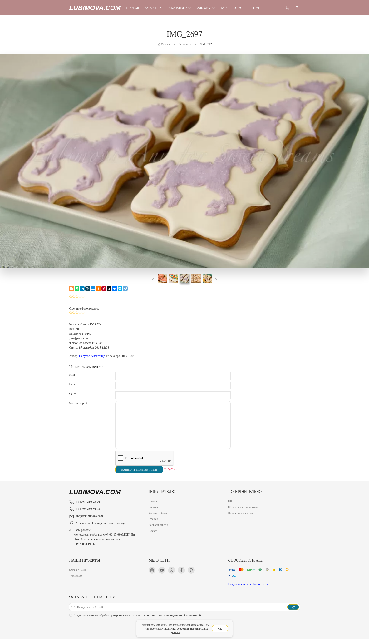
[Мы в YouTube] (161, 570)
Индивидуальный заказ (241, 513)
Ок (220, 628)
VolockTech (75, 575)
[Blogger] (71, 288)
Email (72, 384)
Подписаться (29, 625)
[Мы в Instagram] (152, 570)
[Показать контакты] (287, 8)
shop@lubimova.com (89, 515)
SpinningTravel (77, 570)
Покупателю (177, 8)
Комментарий (78, 403)
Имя (72, 374)
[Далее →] (184, 161)
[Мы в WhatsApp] (171, 570)
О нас (238, 8)
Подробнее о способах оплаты (248, 584)
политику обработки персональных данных (186, 630)
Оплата (153, 501)
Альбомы (204, 8)
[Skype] (120, 288)
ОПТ (231, 501)
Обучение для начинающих (244, 507)
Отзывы (153, 519)
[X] (109, 288)
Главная (132, 8)
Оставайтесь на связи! (93, 596)
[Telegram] (125, 288)
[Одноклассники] (98, 288)
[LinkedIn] (82, 288)
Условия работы (158, 513)
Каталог (151, 8)
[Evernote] (77, 288)
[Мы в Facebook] (181, 570)
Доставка (154, 507)
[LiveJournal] (87, 288)
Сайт (72, 394)
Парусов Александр (92, 356)
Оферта (153, 530)
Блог (224, 8)
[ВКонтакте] (114, 288)
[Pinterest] (103, 288)
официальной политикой (183, 615)
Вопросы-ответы (158, 525)
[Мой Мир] (93, 288)
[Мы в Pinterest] (191, 570)
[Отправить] (293, 607)
